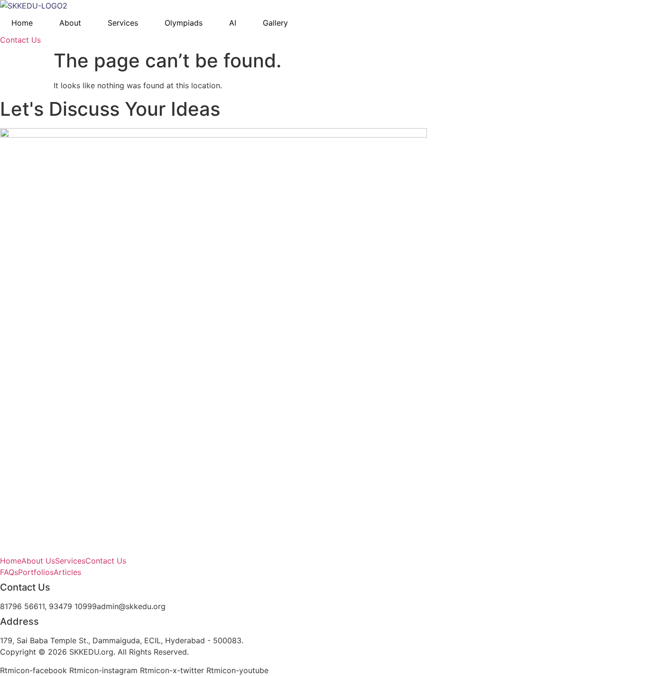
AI (232, 23)
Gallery (275, 23)
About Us (38, 560)
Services (123, 23)
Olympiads (184, 23)
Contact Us (105, 560)
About (70, 23)
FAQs (9, 572)
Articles (67, 572)
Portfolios (36, 572)
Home (22, 23)
